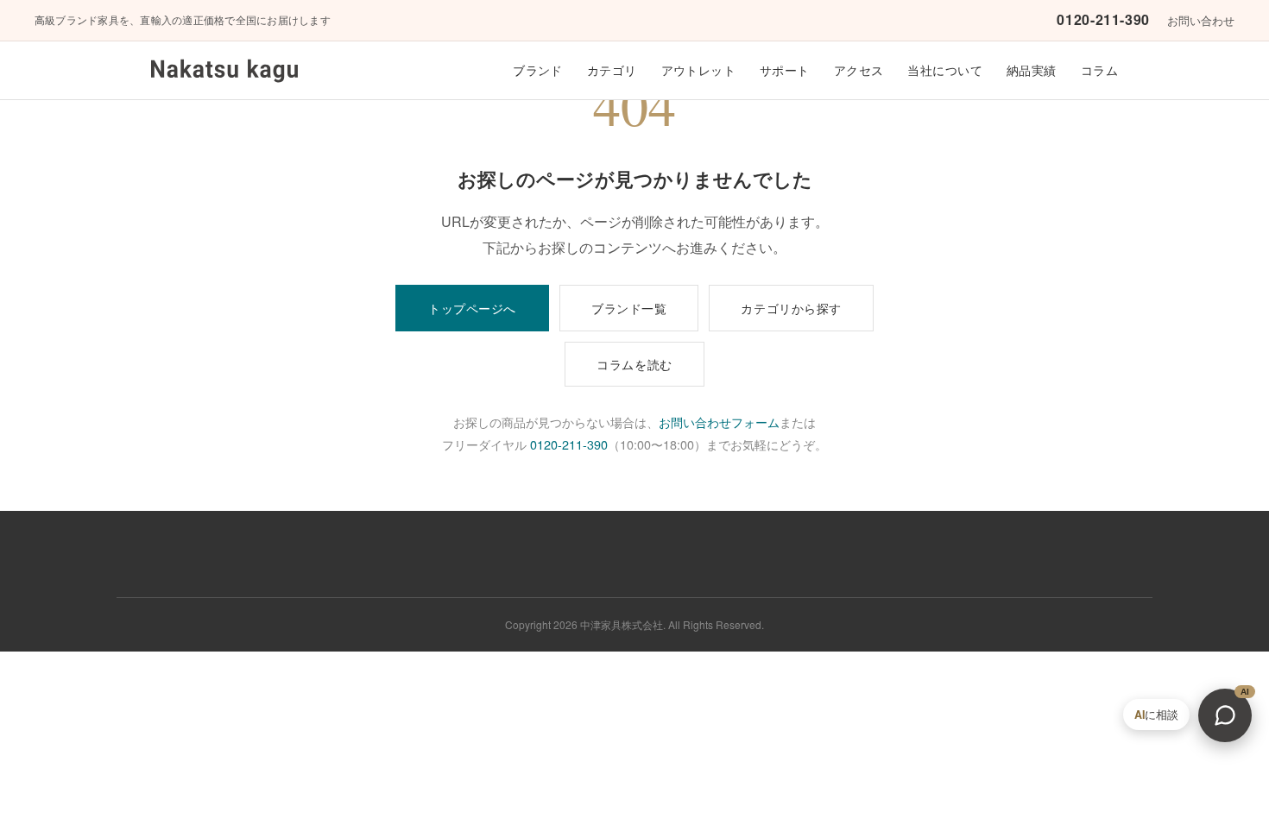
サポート (785, 70)
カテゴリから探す (791, 308)
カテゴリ (612, 70)
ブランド (538, 70)
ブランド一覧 (628, 308)
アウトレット (698, 70)
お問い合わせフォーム (719, 421)
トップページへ (472, 308)
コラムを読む (634, 364)
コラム (1099, 70)
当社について (944, 70)
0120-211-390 (1103, 19)
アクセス (859, 70)
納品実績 (1032, 70)
